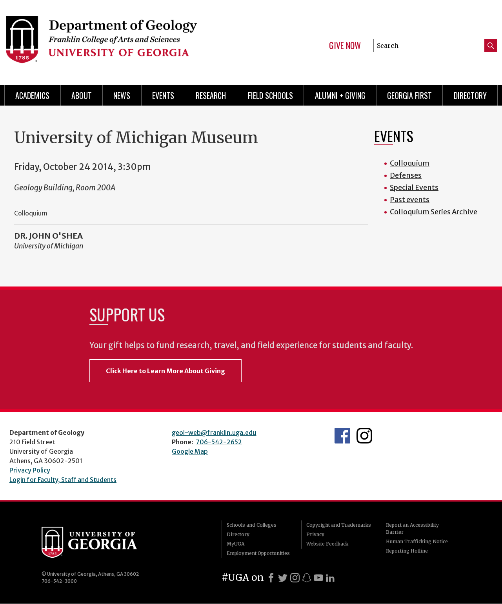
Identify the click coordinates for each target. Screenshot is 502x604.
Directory (470, 95)
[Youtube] (318, 577)
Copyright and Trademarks (338, 525)
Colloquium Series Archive (433, 211)
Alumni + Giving (340, 95)
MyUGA (235, 544)
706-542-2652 (219, 442)
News (121, 95)
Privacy (315, 534)
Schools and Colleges (251, 525)
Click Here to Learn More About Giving (165, 371)
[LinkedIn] (330, 577)
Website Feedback (327, 544)
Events (163, 95)
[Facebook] (271, 577)
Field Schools (270, 95)
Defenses (406, 175)
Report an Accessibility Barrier (412, 528)
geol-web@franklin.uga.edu (214, 432)
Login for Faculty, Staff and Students (62, 480)
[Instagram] (295, 577)
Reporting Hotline (407, 551)
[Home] (121, 39)
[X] (282, 577)
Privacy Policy (29, 470)
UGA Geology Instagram (364, 435)
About (81, 95)
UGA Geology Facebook (342, 435)
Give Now (345, 45)
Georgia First (409, 95)
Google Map (190, 451)
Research (211, 95)
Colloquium (409, 163)
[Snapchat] (306, 577)
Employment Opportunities (258, 553)
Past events (409, 199)
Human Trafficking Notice (417, 541)
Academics (32, 95)
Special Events (414, 187)
